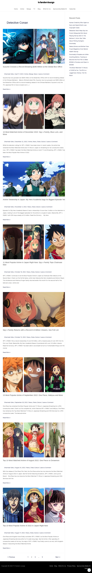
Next (57, 557)
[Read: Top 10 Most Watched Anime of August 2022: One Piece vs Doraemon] (34, 440)
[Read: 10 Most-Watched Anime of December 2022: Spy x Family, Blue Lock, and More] (34, 111)
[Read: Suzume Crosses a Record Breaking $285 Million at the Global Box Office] (34, 46)
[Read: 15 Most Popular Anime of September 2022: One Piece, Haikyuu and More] (34, 374)
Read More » (7, 89)
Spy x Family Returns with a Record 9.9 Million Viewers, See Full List (31, 330)
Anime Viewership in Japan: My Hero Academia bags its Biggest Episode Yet (34, 200)
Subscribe (72, 9)
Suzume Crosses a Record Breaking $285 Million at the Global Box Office (32, 67)
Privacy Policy (71, 566)
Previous (11, 557)
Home (16, 9)
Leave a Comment (43, 74)
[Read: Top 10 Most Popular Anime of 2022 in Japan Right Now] (34, 505)
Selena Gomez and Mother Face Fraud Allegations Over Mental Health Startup (79, 49)
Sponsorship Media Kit (60, 9)
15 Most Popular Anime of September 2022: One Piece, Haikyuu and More (33, 395)
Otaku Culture (41, 141)
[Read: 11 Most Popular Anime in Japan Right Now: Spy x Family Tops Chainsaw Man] (34, 242)
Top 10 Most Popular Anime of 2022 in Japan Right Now (25, 526)
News (35, 74)
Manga (29, 9)
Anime (22, 9)
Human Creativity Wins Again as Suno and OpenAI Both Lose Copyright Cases (79, 25)
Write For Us (47, 9)
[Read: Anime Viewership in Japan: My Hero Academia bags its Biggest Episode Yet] (34, 179)
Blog (39, 9)
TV (34, 9)
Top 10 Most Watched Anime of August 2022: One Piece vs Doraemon (31, 460)
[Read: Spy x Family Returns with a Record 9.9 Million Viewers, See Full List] (34, 309)
